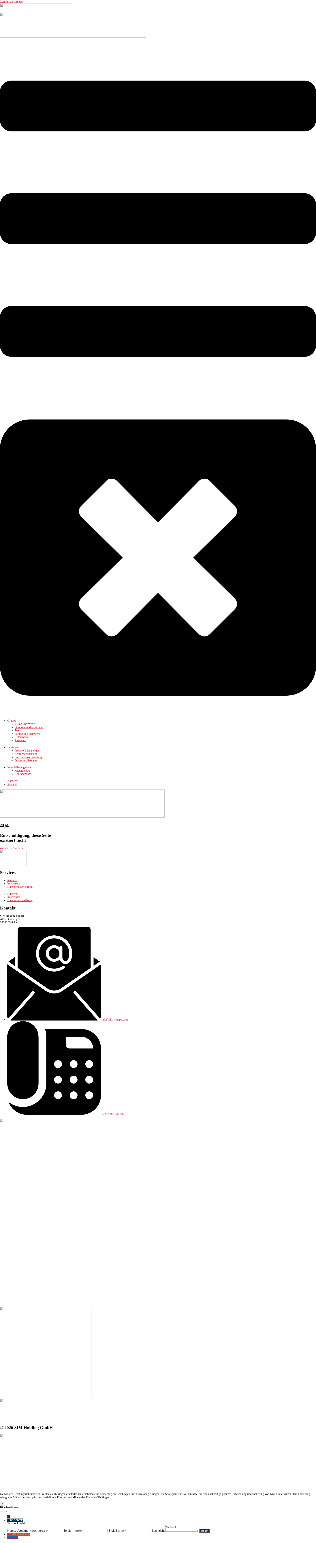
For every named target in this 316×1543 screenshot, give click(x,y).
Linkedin (12, 1537)
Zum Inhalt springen (11, 1)
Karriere (12, 880)
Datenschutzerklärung (20, 886)
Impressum (13, 883)
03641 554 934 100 (18, 1534)
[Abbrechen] (1, 1511)
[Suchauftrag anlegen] (5, 1511)
